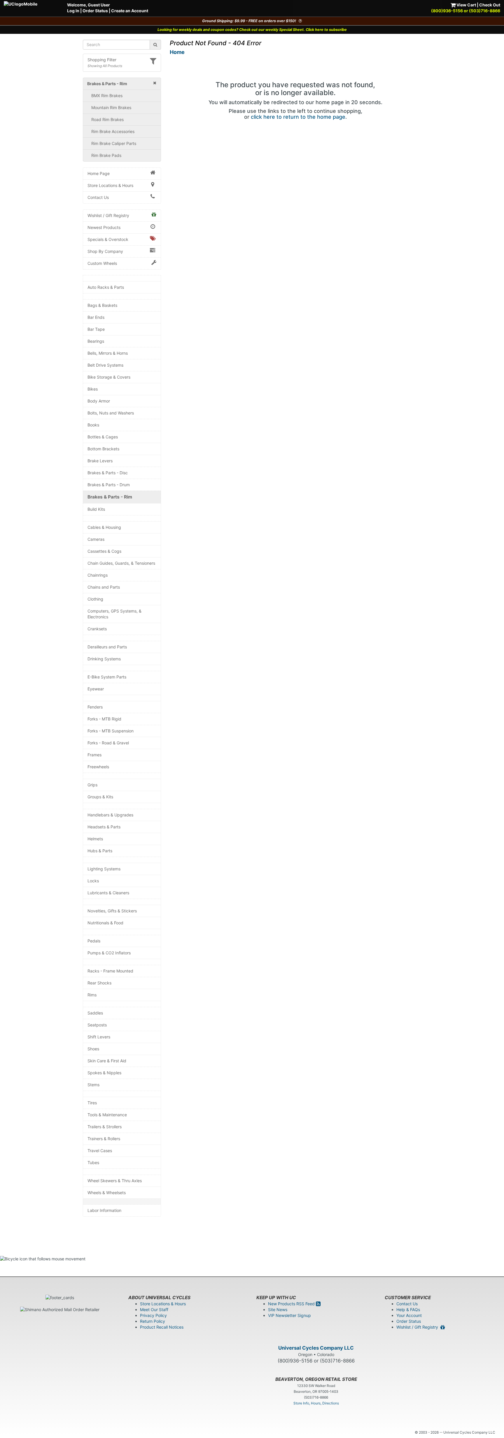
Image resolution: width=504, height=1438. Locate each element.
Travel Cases (100, 1150)
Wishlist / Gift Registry (108, 215)
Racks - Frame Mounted (110, 970)
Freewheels (98, 766)
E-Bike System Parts (107, 676)
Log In (73, 10)
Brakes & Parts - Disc (108, 472)
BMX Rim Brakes (107, 95)
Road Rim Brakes (107, 119)
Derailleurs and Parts (107, 646)
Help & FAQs (408, 1309)
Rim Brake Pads (106, 155)
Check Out (489, 4)
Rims (92, 994)
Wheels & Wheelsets (107, 1192)
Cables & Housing (104, 527)
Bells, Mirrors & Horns (108, 353)
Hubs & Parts (100, 850)
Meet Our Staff (154, 1309)
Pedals (94, 940)
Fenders (95, 706)
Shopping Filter (102, 59)
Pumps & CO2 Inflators (109, 952)
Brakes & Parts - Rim (110, 497)
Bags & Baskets (102, 305)
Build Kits (96, 509)
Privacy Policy (153, 1315)
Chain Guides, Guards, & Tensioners (121, 563)
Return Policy (152, 1321)
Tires (92, 1102)
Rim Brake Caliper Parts (113, 143)
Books (93, 424)
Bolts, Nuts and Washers (111, 412)
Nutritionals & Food (105, 922)
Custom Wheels (102, 263)
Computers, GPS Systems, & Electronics (114, 613)
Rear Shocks (99, 982)
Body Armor (99, 400)
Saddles (95, 1012)
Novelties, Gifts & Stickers (112, 910)
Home (177, 52)
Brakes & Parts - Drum (109, 484)
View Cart (466, 4)
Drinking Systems (104, 658)
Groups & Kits (100, 796)
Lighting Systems (104, 868)
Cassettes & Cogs (104, 551)
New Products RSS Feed (292, 1303)
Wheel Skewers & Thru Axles (115, 1180)
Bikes (93, 388)
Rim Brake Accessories (112, 131)
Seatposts (97, 1024)
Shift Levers (99, 1036)
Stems (93, 1084)
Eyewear (96, 688)
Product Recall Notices (161, 1327)
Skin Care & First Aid (107, 1060)
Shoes (93, 1048)
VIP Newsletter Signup (289, 1315)
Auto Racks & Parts (106, 287)
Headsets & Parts (104, 826)
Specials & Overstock (108, 239)
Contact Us (98, 197)
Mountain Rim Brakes (111, 107)
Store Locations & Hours (110, 185)
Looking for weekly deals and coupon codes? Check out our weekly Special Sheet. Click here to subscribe (252, 29)
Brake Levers (100, 460)
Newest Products (104, 227)
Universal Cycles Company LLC (316, 1348)
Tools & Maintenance (107, 1114)
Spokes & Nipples (104, 1072)
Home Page (99, 173)
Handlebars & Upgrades (110, 814)
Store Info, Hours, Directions (316, 1403)
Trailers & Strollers (105, 1126)
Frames (95, 754)
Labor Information (104, 1210)
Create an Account (129, 10)
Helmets (95, 838)
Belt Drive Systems (105, 365)
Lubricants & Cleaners (108, 892)
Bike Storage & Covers (109, 377)
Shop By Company (105, 251)
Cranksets (97, 628)
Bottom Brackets (103, 448)
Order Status (95, 10)
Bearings (96, 341)
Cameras (96, 539)
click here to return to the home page (298, 117)
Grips (92, 784)
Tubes (93, 1162)
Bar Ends (96, 317)
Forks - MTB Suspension (111, 730)
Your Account (409, 1315)
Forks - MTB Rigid (104, 718)
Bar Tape (96, 329)
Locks (93, 880)
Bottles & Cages (103, 436)
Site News (277, 1309)
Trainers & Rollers (104, 1138)
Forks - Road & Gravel (108, 742)
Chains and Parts (104, 587)
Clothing (95, 598)
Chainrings (98, 575)
